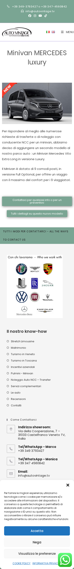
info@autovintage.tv (34, 475)
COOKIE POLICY (21, 563)
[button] (68, 485)
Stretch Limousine (22, 341)
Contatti (16, 405)
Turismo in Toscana (24, 361)
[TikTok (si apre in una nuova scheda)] (45, 16)
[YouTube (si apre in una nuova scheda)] (40, 16)
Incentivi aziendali (23, 367)
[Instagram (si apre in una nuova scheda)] (34, 16)
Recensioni (18, 399)
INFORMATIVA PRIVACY (45, 563)
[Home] (9, 68)
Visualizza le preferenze (37, 553)
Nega (37, 542)
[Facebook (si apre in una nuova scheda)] (29, 16)
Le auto (16, 393)
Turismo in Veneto (23, 354)
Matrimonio (18, 348)
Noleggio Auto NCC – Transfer (31, 380)
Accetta (37, 531)
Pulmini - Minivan (22, 373)
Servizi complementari (26, 386)
